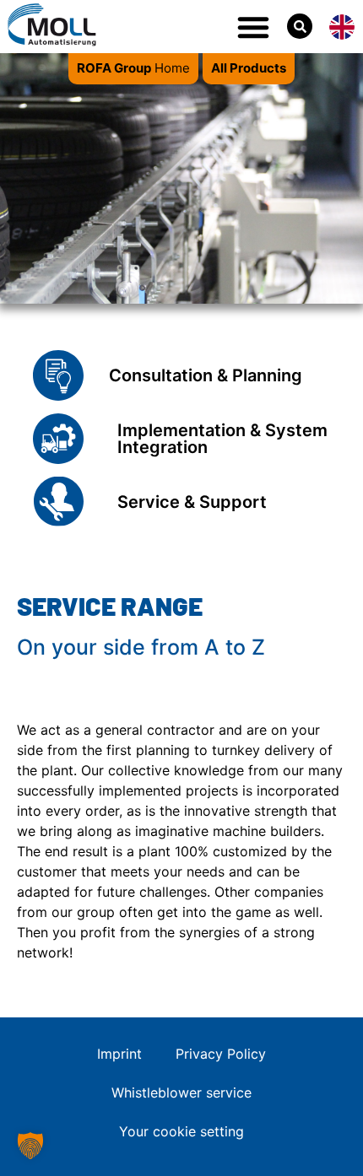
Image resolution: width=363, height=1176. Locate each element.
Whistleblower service (181, 1092)
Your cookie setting (181, 1131)
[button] (253, 27)
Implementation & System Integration (222, 438)
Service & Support (192, 502)
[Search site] (299, 26)
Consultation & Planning (205, 375)
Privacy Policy (221, 1053)
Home (133, 68)
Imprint (119, 1053)
